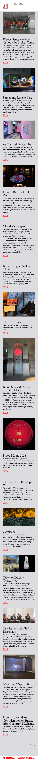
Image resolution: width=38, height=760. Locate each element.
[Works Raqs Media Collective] (5, 6)
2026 (5, 62)
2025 (5, 160)
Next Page (32, 745)
